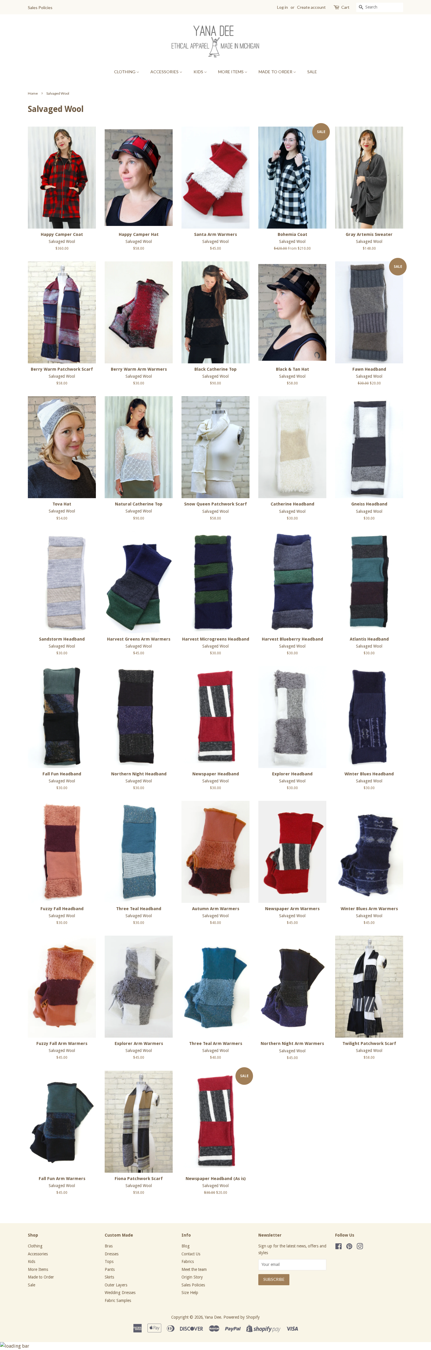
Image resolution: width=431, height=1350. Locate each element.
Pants (110, 1269)
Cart (345, 7)
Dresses (111, 1254)
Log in (282, 7)
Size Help (189, 1292)
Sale (312, 71)
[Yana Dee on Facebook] (338, 1247)
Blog (185, 1246)
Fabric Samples (118, 1300)
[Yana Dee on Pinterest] (349, 1247)
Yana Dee (213, 1317)
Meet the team (194, 1269)
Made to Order (276, 71)
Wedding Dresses (120, 1292)
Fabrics (187, 1261)
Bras (109, 1246)
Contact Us (190, 1254)
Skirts (109, 1277)
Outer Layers (116, 1285)
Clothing (125, 71)
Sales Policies (40, 7)
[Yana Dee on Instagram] (360, 1247)
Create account (311, 7)
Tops (109, 1261)
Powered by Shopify (241, 1317)
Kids (199, 71)
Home (33, 93)
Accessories (164, 71)
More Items (231, 71)
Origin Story (192, 1277)
